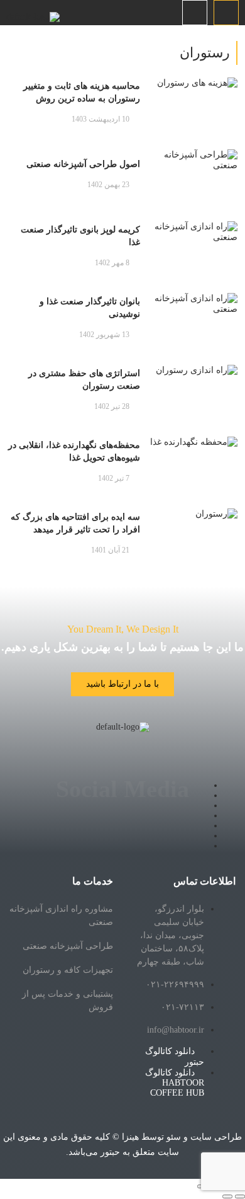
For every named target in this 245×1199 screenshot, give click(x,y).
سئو (173, 1137)
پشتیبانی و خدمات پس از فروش (67, 1000)
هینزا (130, 1137)
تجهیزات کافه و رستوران (68, 970)
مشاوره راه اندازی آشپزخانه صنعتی (61, 915)
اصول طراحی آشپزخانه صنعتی (83, 164)
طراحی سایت (216, 1137)
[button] (194, 12)
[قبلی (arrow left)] (240, 1196)
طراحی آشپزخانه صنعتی (68, 946)
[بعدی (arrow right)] (227, 1196)
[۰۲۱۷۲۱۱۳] (226, 12)
